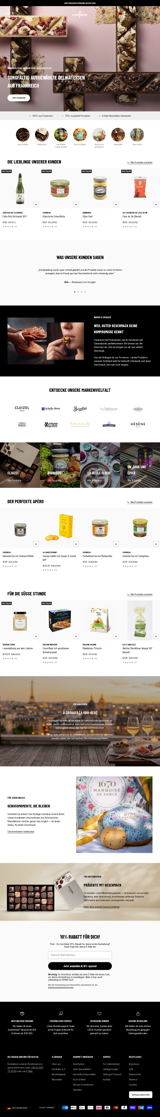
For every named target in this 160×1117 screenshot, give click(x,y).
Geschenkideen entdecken (21, 831)
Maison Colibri (89, 644)
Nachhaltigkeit (58, 1074)
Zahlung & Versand (112, 1074)
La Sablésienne (50, 552)
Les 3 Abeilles (129, 644)
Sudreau (47, 213)
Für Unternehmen (111, 1064)
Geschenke (78, 1064)
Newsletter (57, 1079)
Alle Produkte (14, 480)
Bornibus (87, 213)
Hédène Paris (9, 644)
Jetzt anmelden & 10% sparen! (80, 966)
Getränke (77, 1089)
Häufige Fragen (110, 1069)
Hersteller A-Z (58, 1069)
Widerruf (133, 1079)
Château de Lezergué (13, 213)
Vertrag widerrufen (141, 1094)
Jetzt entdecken (18, 97)
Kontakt (106, 1079)
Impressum (134, 1064)
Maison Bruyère (50, 644)
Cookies (133, 1084)
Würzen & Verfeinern (83, 1084)
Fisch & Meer (79, 1079)
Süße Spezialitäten (82, 1069)
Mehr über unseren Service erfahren (102, 907)
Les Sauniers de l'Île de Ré (135, 213)
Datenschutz (135, 1074)
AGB (131, 1069)
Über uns (56, 1064)
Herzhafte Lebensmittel (84, 1074)
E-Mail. (29, 1071)
